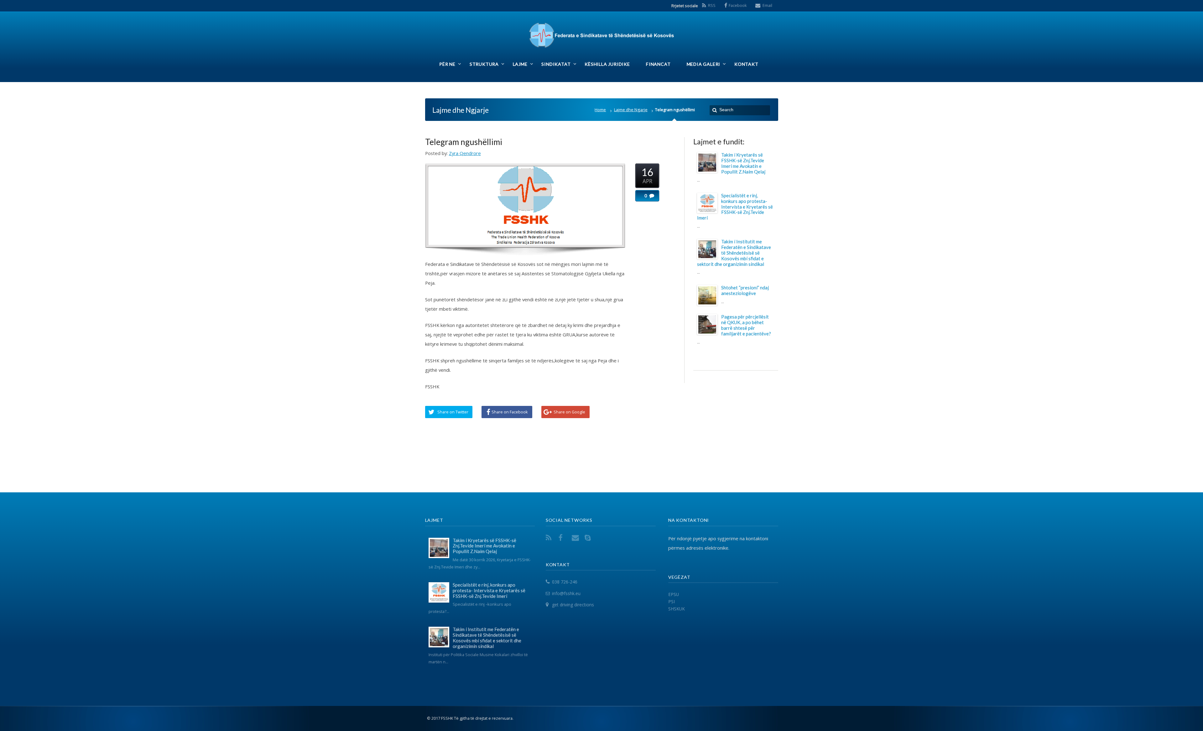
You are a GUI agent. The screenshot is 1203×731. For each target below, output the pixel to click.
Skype (589, 537)
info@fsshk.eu (566, 593)
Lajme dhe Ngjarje (631, 109)
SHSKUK (676, 609)
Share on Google (569, 412)
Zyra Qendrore (465, 153)
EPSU (673, 594)
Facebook (738, 5)
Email (767, 5)
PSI (671, 601)
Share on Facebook (510, 412)
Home (600, 109)
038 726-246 (564, 582)
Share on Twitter (452, 412)
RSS (712, 5)
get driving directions (573, 605)
